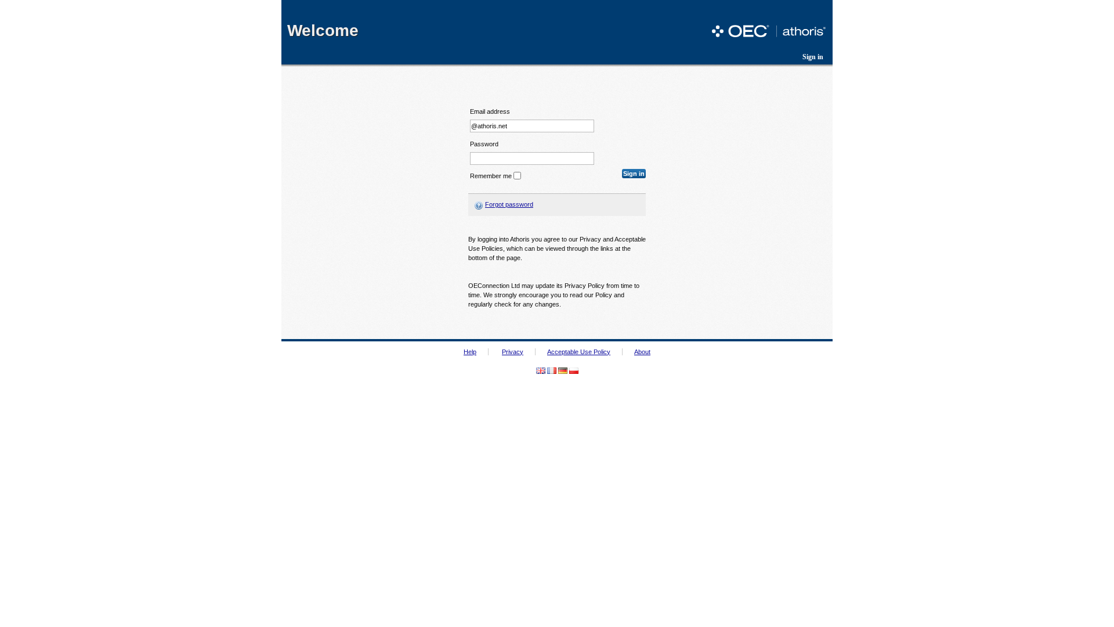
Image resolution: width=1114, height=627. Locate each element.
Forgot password (509, 204)
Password (484, 144)
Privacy (512, 351)
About (642, 351)
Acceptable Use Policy (578, 351)
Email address (490, 112)
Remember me (491, 175)
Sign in (812, 57)
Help (470, 351)
